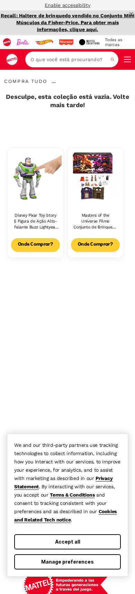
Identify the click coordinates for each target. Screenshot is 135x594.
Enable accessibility (67, 5)
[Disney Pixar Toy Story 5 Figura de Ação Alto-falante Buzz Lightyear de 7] (35, 176)
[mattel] (7, 42)
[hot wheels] (44, 42)
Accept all (67, 542)
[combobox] (71, 59)
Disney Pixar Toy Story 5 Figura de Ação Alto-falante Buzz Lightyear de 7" (35, 221)
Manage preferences (67, 562)
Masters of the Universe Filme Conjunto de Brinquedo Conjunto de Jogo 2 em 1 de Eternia (95, 221)
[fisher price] (66, 42)
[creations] (89, 42)
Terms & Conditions (72, 495)
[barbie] (23, 42)
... (54, 81)
